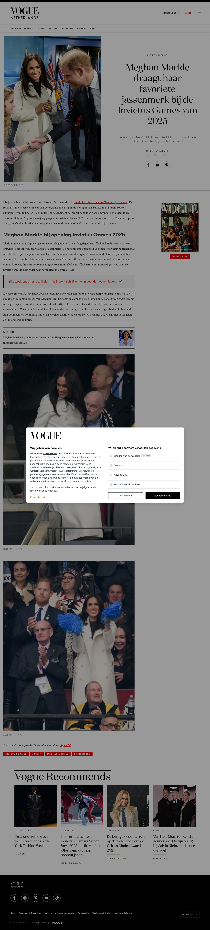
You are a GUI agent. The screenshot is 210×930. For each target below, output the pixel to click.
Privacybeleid (37, 496)
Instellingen (125, 495)
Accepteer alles (162, 495)
